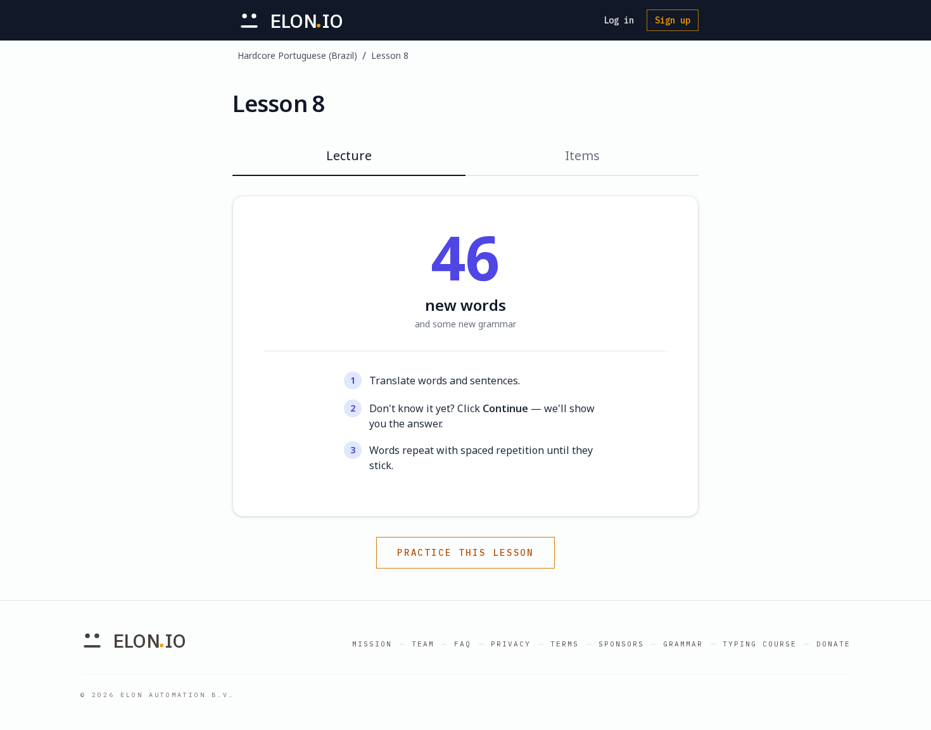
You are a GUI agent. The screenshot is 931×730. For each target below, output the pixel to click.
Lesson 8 (389, 55)
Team (423, 643)
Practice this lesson (465, 552)
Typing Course (760, 643)
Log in (619, 20)
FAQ (462, 643)
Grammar (683, 643)
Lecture (349, 155)
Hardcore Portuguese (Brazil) (297, 55)
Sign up (672, 20)
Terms (564, 643)
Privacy (511, 643)
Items (582, 155)
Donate (833, 643)
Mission (372, 643)
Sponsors (621, 643)
